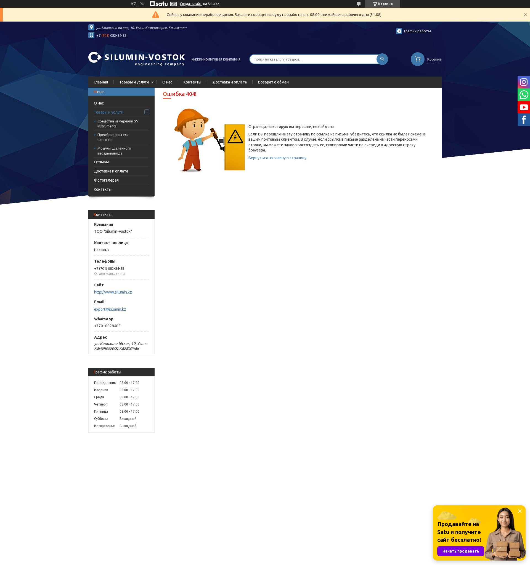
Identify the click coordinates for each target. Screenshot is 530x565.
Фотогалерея (106, 180)
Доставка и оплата (230, 82)
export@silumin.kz (110, 309)
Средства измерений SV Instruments (118, 123)
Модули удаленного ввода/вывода (114, 150)
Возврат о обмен (273, 82)
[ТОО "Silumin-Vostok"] (136, 58)
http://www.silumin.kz (113, 292)
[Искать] (382, 59)
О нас (167, 82)
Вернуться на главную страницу (277, 158)
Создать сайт (191, 4)
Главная (101, 82)
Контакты (192, 82)
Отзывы (101, 162)
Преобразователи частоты (113, 137)
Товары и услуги (134, 82)
